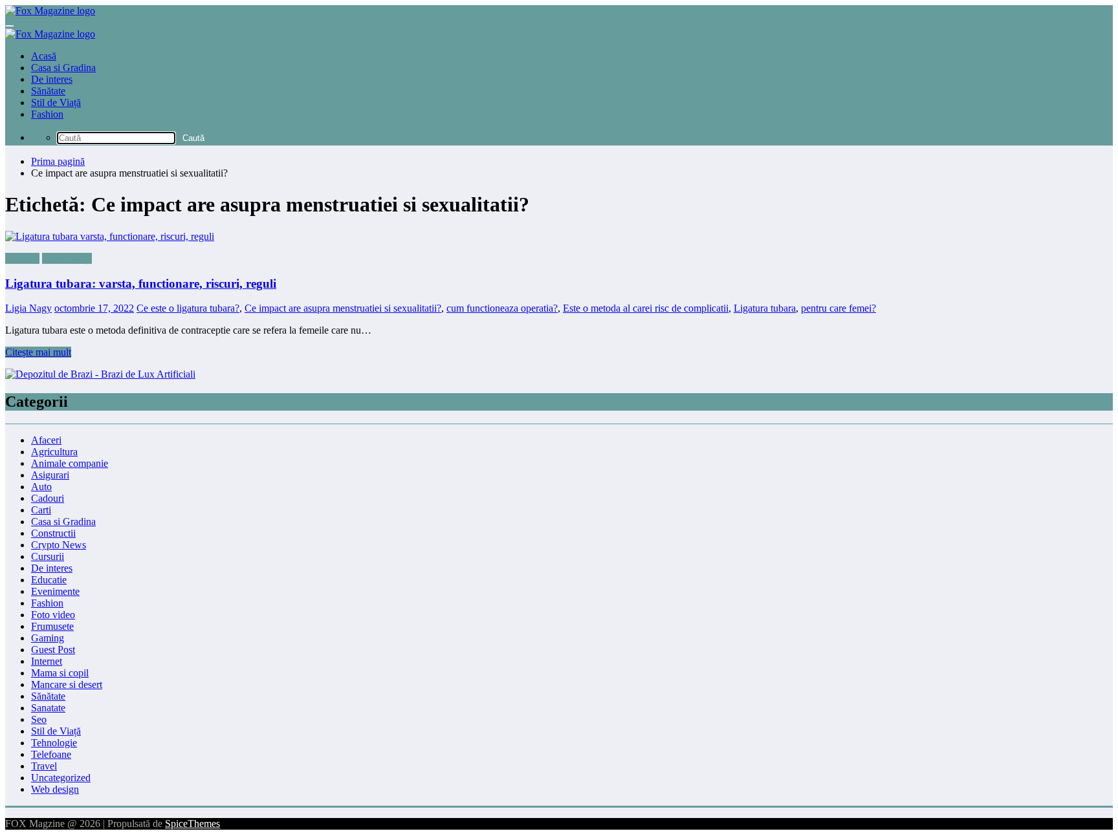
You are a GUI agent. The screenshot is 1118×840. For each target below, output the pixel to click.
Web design (55, 789)
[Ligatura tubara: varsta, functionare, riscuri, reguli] (559, 236)
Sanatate (48, 707)
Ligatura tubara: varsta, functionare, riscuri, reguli (140, 283)
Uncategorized (61, 777)
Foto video (53, 614)
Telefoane (51, 754)
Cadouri (47, 498)
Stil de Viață (56, 102)
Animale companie (69, 463)
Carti (41, 509)
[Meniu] (9, 26)
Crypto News (58, 544)
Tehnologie (54, 742)
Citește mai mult (38, 352)
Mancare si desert (66, 684)
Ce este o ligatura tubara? (188, 308)
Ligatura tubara (765, 308)
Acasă (43, 55)
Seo (39, 719)
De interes (51, 79)
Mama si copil (60, 672)
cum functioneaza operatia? (502, 308)
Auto (41, 486)
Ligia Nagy (28, 308)
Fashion (47, 114)
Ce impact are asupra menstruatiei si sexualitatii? (343, 308)
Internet (46, 661)
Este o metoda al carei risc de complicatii (646, 308)
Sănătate (48, 90)
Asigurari (50, 474)
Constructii (53, 533)
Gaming (47, 637)
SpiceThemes (192, 823)
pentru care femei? (838, 308)
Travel (44, 765)
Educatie (49, 579)
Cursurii (47, 556)
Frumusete (52, 626)
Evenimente (55, 591)
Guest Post (53, 649)
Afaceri (46, 440)
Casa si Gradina (63, 67)
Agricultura (54, 451)
